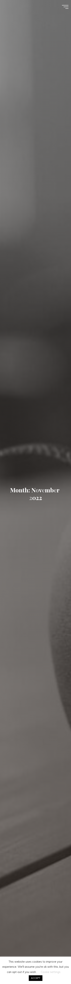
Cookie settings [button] (50, 972)
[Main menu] (65, 7)
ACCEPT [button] (35, 978)
